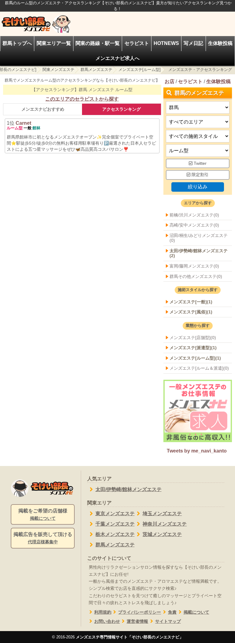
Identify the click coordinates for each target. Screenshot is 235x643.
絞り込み (197, 186)
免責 (172, 612)
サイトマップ (168, 621)
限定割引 (199, 174)
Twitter (199, 163)
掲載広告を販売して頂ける (42, 538)
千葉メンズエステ (115, 524)
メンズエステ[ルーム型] (139, 69)
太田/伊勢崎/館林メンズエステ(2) (199, 253)
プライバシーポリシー (139, 612)
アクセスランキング (121, 109)
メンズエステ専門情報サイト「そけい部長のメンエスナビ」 (129, 637)
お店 (169, 81)
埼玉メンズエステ (162, 513)
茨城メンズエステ (162, 534)
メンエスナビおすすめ (42, 109)
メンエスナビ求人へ (117, 58)
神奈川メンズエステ (165, 524)
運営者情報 (137, 621)
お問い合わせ (107, 621)
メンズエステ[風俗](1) (191, 311)
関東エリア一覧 (54, 43)
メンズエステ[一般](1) (191, 301)
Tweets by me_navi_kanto (197, 450)
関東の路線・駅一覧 (98, 43)
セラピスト (137, 43)
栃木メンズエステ (115, 534)
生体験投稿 (220, 43)
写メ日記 (193, 43)
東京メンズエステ (115, 513)
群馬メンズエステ (96, 69)
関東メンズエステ (58, 69)
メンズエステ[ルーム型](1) (195, 358)
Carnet (23, 123)
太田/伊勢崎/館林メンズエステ (128, 489)
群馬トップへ (17, 43)
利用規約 (102, 612)
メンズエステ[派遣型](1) (193, 347)
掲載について (196, 612)
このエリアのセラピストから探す (82, 99)
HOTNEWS (166, 43)
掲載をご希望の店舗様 (42, 514)
